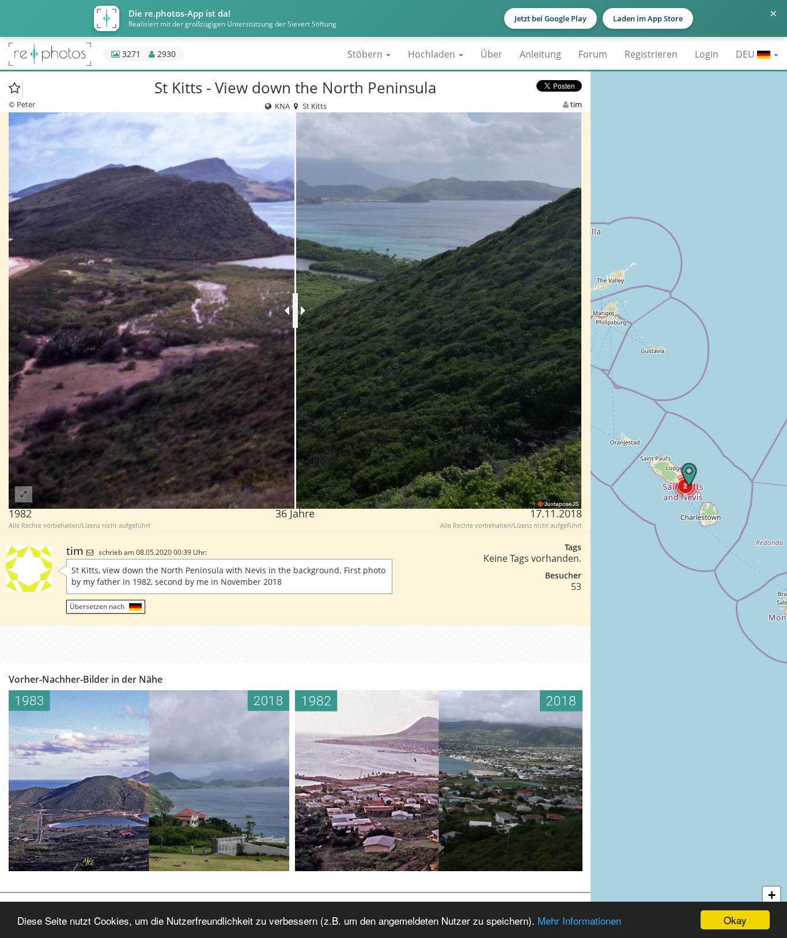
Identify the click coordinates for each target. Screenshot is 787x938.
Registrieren (651, 54)
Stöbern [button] (366, 54)
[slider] (295, 310)
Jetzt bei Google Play (550, 18)
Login (706, 54)
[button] (685, 486)
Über (491, 54)
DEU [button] (746, 54)
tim (576, 104)
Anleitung (540, 54)
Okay (735, 920)
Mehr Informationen (579, 920)
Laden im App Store (648, 18)
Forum (592, 54)
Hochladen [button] (432, 54)
